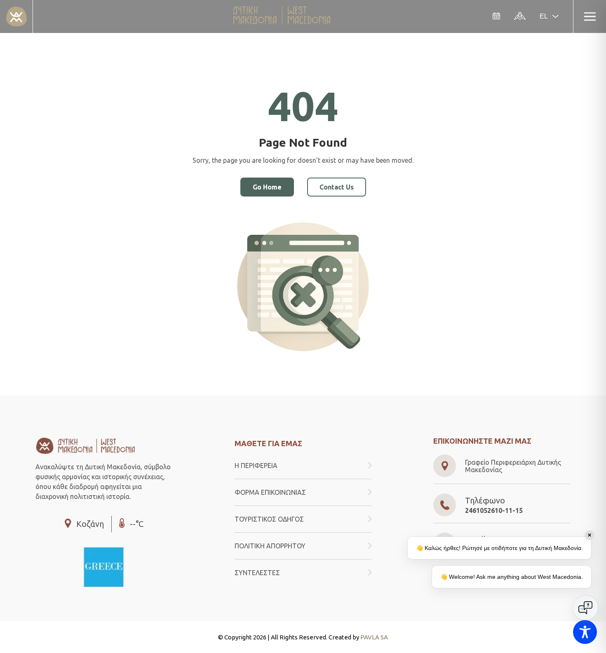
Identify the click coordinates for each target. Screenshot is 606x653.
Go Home (267, 187)
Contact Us (336, 187)
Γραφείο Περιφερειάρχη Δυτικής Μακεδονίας (513, 466)
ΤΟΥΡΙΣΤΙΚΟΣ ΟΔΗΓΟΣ (269, 519)
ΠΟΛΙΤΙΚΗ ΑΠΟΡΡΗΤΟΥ (270, 546)
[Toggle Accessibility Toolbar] (585, 632)
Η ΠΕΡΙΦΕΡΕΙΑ (256, 465)
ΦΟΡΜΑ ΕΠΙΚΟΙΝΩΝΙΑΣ (270, 492)
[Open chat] (585, 607)
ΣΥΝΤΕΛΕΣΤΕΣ (257, 572)
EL (544, 16)
